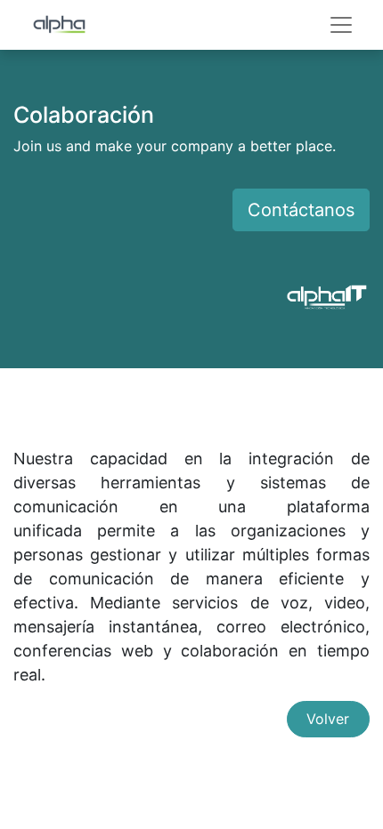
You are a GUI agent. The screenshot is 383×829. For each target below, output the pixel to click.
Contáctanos (301, 210)
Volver (327, 719)
